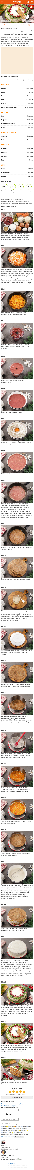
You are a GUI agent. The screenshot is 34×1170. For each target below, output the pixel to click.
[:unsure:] (16, 1129)
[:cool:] (24, 1129)
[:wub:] (3, 1133)
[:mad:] (3, 1127)
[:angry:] (23, 1131)
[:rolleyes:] (21, 1129)
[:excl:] (15, 1127)
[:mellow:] (27, 1131)
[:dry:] (12, 1133)
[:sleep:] (8, 1133)
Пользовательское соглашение (17, 1165)
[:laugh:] (16, 1133)
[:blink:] (23, 1127)
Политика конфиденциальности (17, 1167)
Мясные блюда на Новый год (10, 1104)
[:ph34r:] (11, 1127)
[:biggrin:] (4, 1131)
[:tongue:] (20, 1131)
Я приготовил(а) (17, 1097)
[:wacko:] (4, 1129)
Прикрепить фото (8, 1137)
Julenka (30, 31)
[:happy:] (10, 1129)
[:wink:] (18, 1127)
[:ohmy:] (7, 1127)
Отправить (19, 1137)
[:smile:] (16, 1131)
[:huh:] (21, 1133)
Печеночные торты (10, 1106)
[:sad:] (29, 1127)
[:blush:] (10, 1131)
